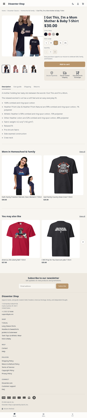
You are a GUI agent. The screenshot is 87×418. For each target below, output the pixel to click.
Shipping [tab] (27, 87)
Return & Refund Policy (10, 364)
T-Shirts (5, 323)
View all (82, 152)
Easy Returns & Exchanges (77, 76)
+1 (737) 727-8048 (7, 312)
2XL (65, 43)
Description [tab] (6, 87)
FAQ (3, 389)
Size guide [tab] (17, 87)
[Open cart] (83, 4)
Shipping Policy (7, 361)
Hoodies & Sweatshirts (10, 329)
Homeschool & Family (28, 11)
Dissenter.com (7, 383)
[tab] (6, 69)
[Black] (57, 34)
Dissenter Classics (13, 11)
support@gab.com (7, 314)
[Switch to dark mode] (73, 4)
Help (3, 351)
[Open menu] (4, 4)
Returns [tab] (37, 87)
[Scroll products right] (83, 242)
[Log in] (78, 4)
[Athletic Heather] (53, 34)
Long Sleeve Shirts (9, 326)
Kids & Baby (6, 339)
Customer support (9, 386)
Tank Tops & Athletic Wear (12, 335)
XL (60, 43)
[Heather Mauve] (49, 34)
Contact (5, 348)
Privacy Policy (7, 373)
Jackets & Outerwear (9, 332)
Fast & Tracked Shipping (64, 76)
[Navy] (45, 34)
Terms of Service (8, 367)
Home (4, 11)
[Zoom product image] (22, 35)
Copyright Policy (8, 370)
